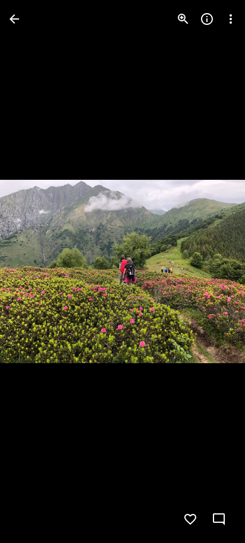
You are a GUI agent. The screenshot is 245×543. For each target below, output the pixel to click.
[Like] (190, 519)
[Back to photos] (14, 19)
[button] (33, 271)
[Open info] (207, 19)
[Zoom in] (183, 19)
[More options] (231, 19)
